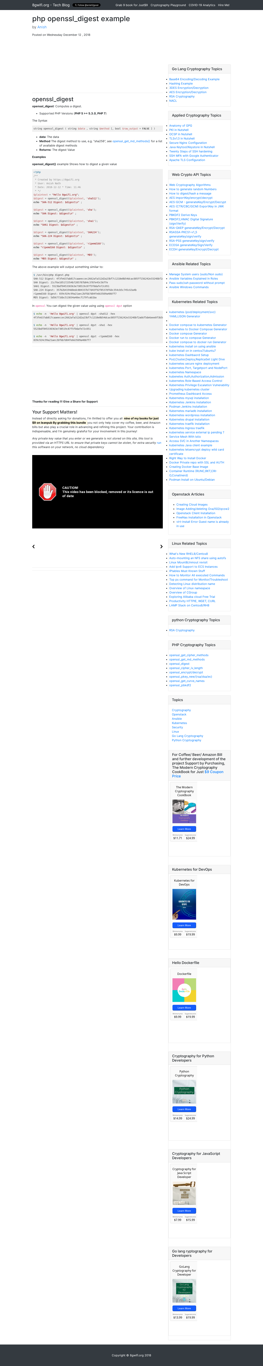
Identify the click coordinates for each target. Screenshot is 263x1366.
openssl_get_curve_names (186, 681)
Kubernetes (179, 723)
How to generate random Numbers (192, 189)
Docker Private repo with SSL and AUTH (196, 462)
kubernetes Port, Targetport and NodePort (198, 368)
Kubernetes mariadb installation (190, 411)
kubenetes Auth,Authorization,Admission (196, 376)
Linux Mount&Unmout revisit (188, 562)
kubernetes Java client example (190, 445)
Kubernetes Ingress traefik (186, 428)
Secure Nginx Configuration (188, 143)
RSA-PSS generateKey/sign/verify (191, 240)
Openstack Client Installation (195, 513)
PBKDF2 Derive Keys (183, 215)
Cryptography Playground (168, 5)
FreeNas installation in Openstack (199, 517)
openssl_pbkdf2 (180, 685)
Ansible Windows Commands (189, 287)
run (159, 442)
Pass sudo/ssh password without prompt (197, 283)
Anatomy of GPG (180, 125)
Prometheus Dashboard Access (190, 393)
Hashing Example (181, 83)
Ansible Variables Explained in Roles (193, 278)
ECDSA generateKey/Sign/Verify (191, 245)
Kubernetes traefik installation (189, 423)
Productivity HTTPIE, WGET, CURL (192, 601)
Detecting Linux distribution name (192, 584)
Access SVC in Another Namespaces (194, 441)
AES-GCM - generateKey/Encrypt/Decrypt (197, 202)
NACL (173, 100)
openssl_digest (179, 663)
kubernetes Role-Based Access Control (195, 381)
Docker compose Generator (188, 333)
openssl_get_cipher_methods (188, 655)
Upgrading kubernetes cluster (189, 389)
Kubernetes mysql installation (189, 398)
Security (177, 727)
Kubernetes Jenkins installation (190, 402)
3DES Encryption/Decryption (188, 88)
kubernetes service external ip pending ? (196, 432)
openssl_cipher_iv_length (186, 668)
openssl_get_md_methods (187, 659)
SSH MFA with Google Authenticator (193, 155)
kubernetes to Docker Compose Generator (198, 329)
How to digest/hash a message (190, 193)
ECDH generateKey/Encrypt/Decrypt (194, 249)
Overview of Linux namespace (189, 588)
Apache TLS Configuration (187, 160)
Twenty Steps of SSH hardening (190, 151)
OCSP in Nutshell (180, 134)
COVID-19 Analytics (202, 5)
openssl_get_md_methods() (131, 141)
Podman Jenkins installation (188, 406)
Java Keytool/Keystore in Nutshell (192, 147)
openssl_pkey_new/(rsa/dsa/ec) (190, 676)
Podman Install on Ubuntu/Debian (192, 479)
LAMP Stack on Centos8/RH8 (189, 605)
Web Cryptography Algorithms (190, 185)
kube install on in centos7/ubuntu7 (192, 350)
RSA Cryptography (182, 96)
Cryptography (181, 710)
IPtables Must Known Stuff (187, 571)
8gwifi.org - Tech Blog (51, 5)
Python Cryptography (186, 740)
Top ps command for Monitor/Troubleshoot (198, 579)
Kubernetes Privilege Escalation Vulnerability (199, 385)
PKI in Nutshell (179, 130)
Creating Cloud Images (192, 504)
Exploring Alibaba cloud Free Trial (192, 596)
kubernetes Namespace (185, 372)
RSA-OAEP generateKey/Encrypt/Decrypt (197, 228)
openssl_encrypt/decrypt (186, 672)
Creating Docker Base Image (188, 466)
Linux (175, 731)
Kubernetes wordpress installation (192, 415)
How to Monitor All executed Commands (197, 575)
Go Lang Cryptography (187, 736)
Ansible (177, 718)
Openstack (179, 714)
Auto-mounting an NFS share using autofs (197, 558)
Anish (42, 27)
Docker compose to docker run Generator (197, 342)
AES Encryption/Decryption (187, 92)
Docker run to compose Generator (192, 338)
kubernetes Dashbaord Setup (189, 355)
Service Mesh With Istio (185, 436)
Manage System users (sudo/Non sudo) (196, 274)
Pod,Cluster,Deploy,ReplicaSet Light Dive (197, 359)
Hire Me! (223, 5)
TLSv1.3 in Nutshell (182, 138)
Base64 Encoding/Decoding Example (194, 79)
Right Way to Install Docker (187, 458)
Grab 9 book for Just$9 (132, 5)
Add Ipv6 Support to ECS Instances (193, 566)
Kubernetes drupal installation (189, 419)
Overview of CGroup (183, 592)
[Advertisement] (97, 65)
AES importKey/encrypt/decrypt (191, 197)
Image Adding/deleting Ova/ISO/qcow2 (202, 509)
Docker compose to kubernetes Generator (198, 325)
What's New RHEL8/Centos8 (188, 553)
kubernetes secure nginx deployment (194, 363)
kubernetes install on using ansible (192, 346)
